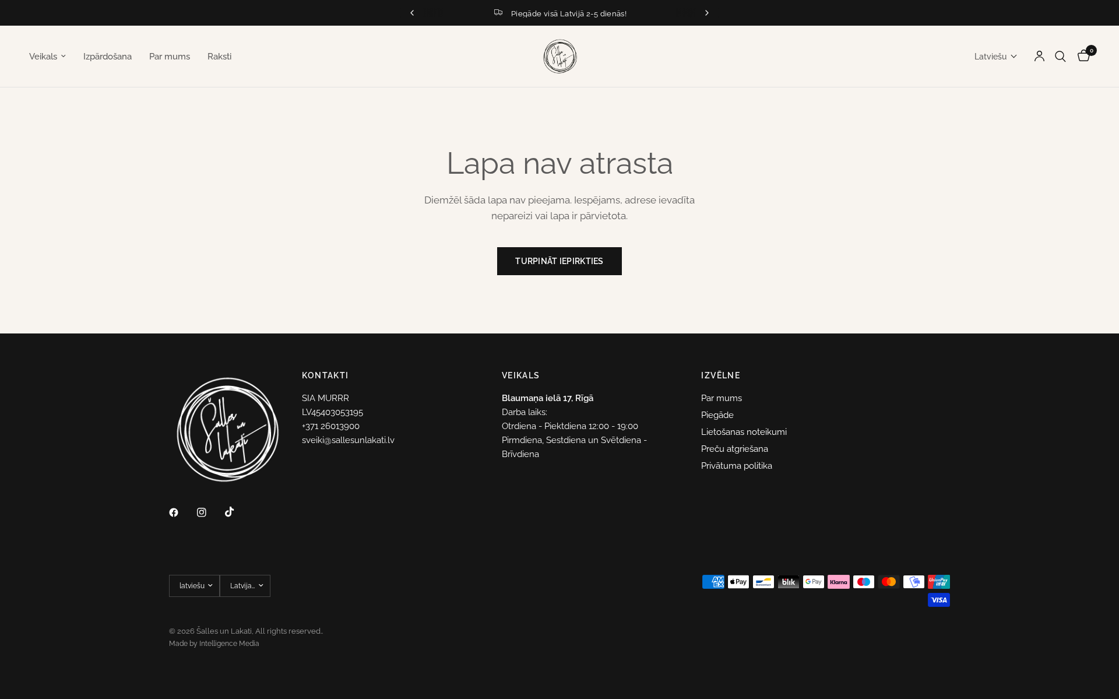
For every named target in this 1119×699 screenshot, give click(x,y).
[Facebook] (182, 512)
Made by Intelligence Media (214, 644)
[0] (1081, 56)
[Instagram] (210, 512)
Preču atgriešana (734, 449)
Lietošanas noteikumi (744, 432)
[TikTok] (238, 512)
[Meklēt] (1060, 56)
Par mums (169, 56)
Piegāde (717, 415)
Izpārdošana (107, 56)
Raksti (219, 56)
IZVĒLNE (720, 375)
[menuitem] (52, 56)
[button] (996, 56)
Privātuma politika (736, 466)
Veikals (43, 56)
